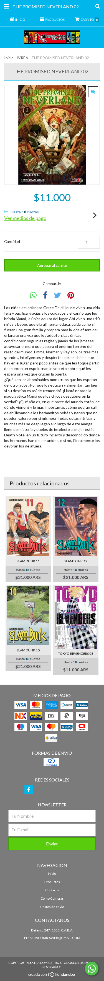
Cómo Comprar (52, 898)
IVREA (22, 57)
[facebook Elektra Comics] (28, 789)
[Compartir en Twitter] (57, 295)
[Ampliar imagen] (93, 91)
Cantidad (12, 241)
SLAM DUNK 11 (28, 561)
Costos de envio (52, 907)
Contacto (52, 890)
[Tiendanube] (52, 976)
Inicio (9, 57)
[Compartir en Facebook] (45, 295)
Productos (52, 882)
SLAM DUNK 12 (75, 561)
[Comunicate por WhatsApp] (91, 968)
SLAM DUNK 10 (28, 650)
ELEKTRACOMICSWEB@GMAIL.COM (52, 938)
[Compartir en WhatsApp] (33, 295)
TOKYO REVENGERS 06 (75, 653)
